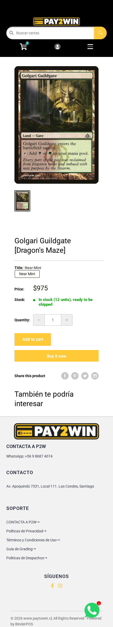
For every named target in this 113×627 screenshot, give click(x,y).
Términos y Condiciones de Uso (31, 540)
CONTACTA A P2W (21, 522)
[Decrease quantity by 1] (38, 319)
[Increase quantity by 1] (66, 319)
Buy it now (56, 356)
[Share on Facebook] (65, 376)
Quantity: (22, 320)
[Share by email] (95, 376)
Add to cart (32, 339)
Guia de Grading (19, 549)
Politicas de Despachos (25, 558)
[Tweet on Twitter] (85, 376)
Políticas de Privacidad (24, 531)
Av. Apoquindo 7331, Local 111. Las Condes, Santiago (50, 486)
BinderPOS (24, 624)
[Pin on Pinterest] (75, 376)
